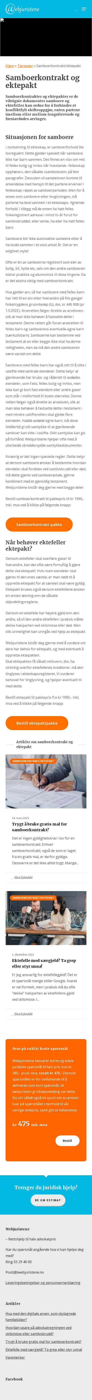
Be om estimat (48, 1200)
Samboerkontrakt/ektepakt (33, 761)
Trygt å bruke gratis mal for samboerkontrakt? (43, 1341)
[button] (84, 9)
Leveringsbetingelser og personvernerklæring (43, 1282)
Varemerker (15, 1357)
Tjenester (25, 65)
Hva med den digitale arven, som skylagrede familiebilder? (41, 1316)
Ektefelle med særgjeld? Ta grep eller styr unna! (44, 1349)
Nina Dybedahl (23, 877)
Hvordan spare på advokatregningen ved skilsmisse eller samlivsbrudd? (38, 1330)
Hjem (10, 65)
